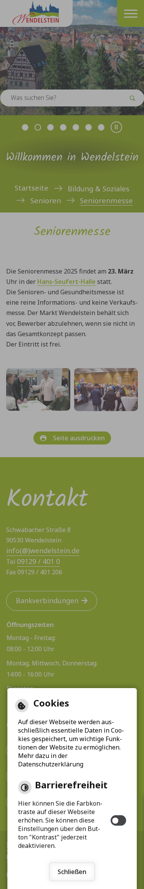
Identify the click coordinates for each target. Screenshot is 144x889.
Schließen (72, 871)
